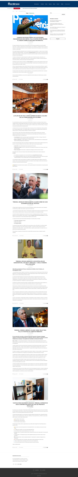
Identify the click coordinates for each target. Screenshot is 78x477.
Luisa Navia (31, 118)
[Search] (70, 8)
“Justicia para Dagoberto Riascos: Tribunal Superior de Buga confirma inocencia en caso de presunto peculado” (30, 404)
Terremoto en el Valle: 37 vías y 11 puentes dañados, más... (31, 8)
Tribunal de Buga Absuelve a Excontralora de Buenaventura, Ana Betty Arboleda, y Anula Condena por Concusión (30, 263)
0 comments (21, 79)
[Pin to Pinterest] (46, 79)
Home (13, 11)
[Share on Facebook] (44, 79)
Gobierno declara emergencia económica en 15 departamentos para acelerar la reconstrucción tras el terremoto (56, 24)
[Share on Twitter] (45, 79)
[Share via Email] (47, 79)
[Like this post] (43, 79)
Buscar (63, 14)
